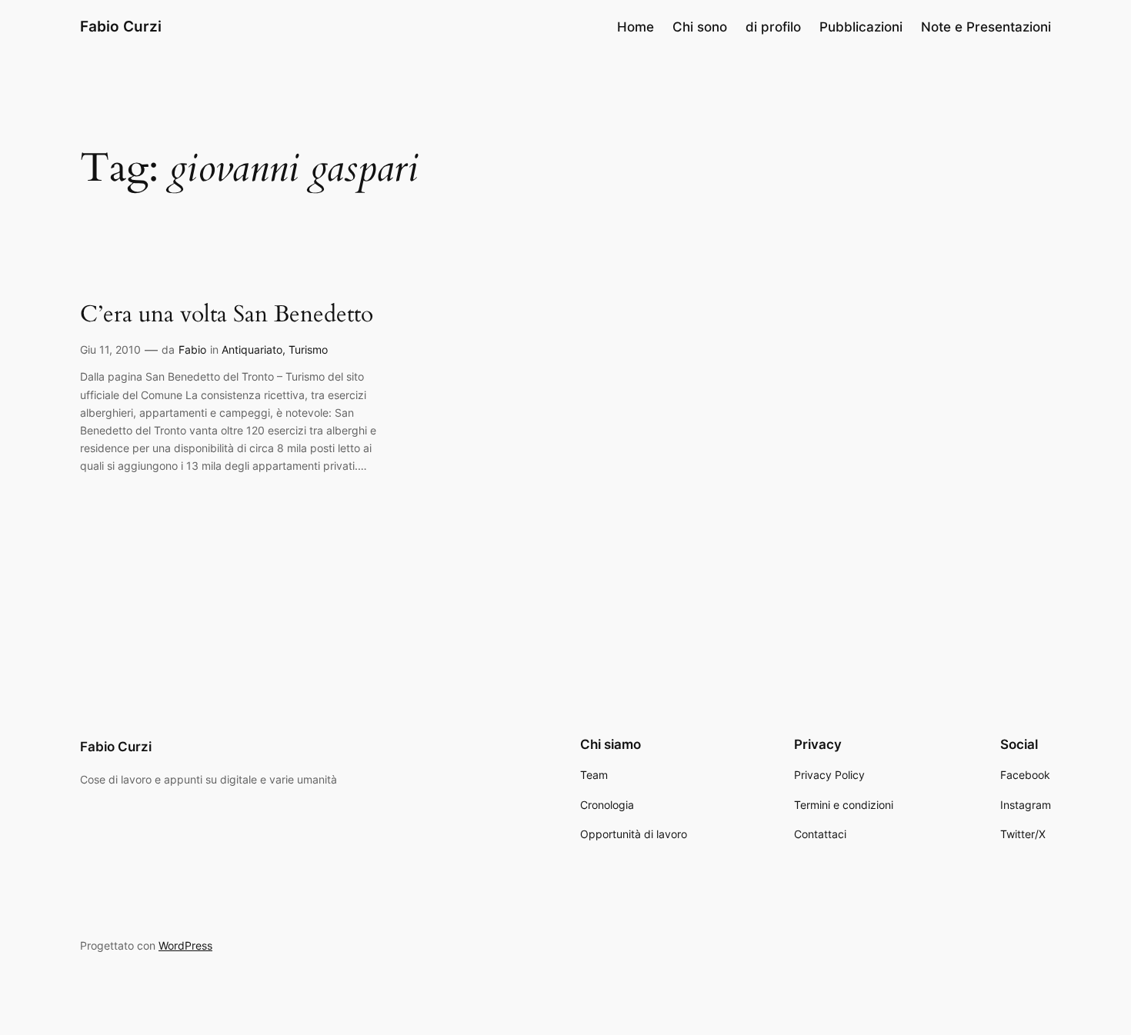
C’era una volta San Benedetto (226, 315)
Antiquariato (252, 349)
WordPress (185, 945)
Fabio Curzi (121, 26)
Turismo (308, 349)
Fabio (192, 349)
